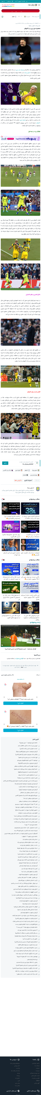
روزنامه (18, 1076)
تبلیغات (37, 1068)
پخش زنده (17, 1085)
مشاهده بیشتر (20, 679)
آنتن (19, 1081)
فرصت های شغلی (35, 1076)
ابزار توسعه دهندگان (34, 1073)
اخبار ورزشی (17, 1066)
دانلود (5, 463)
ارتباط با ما (37, 1066)
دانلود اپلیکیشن (35, 1063)
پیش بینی (17, 1083)
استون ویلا (27, 73)
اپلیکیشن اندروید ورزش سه (8, 5)
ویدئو (18, 1073)
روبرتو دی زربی (20, 70)
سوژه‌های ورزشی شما (15, 1063)
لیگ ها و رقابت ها (15, 1071)
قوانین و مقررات (19, 658)
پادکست (18, 1068)
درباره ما (37, 1071)
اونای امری (23, 120)
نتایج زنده (17, 1078)
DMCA (37, 1081)
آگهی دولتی (36, 1083)
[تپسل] (2, 137)
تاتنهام (38, 123)
